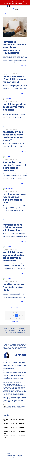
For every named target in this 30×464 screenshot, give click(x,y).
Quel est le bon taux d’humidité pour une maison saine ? (14, 79)
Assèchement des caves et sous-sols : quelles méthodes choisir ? (13, 136)
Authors (18, 13)
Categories (5, 13)
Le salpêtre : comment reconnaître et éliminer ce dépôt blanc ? (15, 198)
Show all (25, 13)
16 (19, 318)
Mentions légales (17, 455)
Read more (23, 65)
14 (13, 318)
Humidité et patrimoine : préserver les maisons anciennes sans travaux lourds (15, 47)
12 (22, 315)
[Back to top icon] (15, 449)
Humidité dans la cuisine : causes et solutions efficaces (13, 227)
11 (19, 315)
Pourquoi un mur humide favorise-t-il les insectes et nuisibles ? (14, 166)
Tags (11, 13)
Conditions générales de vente (15, 457)
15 (16, 318)
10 (16, 315)
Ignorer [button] (25, 3)
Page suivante (14, 321)
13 (10, 318)
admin (5, 39)
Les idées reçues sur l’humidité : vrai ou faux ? (14, 287)
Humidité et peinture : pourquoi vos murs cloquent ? (15, 107)
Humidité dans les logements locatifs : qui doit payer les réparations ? (14, 256)
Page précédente (15, 308)
